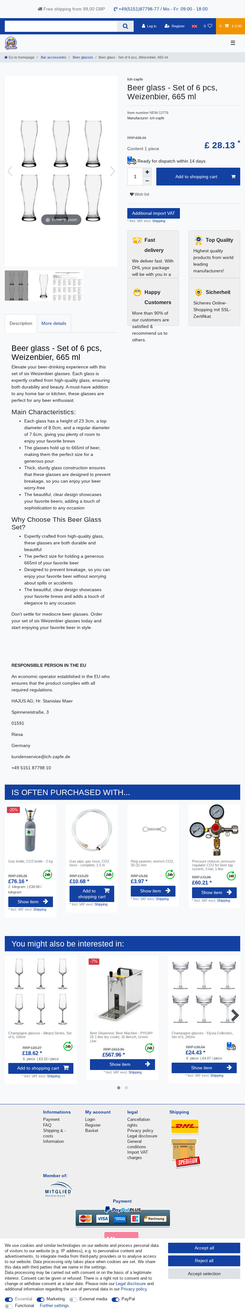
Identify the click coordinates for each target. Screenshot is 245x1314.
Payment (51, 1119)
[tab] (21, 323)
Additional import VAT (153, 213)
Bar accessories (53, 57)
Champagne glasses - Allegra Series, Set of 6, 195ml (39, 1035)
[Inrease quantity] (147, 172)
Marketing (56, 1299)
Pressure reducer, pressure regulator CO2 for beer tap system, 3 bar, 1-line (213, 865)
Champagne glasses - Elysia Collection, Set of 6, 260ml (202, 1035)
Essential (23, 1299)
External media (93, 1299)
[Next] (113, 171)
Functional (24, 1305)
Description (21, 323)
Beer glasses (82, 57)
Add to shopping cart (196, 176)
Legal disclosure (142, 1136)
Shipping (158, 221)
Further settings (54, 1305)
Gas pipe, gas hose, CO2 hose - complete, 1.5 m (89, 863)
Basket (91, 1130)
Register (92, 1125)
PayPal (128, 1299)
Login (90, 1119)
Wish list (141, 194)
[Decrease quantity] (147, 181)
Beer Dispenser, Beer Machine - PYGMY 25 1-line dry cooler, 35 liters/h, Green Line (121, 1037)
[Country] (194, 26)
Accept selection (204, 1273)
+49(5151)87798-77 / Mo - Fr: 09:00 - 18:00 (162, 8)
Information (53, 1141)
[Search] (125, 26)
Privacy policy (140, 1130)
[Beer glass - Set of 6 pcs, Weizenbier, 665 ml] (21, 286)
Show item (28, 901)
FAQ (47, 1125)
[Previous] (10, 171)
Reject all (204, 1260)
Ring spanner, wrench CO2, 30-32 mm (152, 863)
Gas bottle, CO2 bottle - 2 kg (30, 861)
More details (53, 323)
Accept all (204, 1247)
